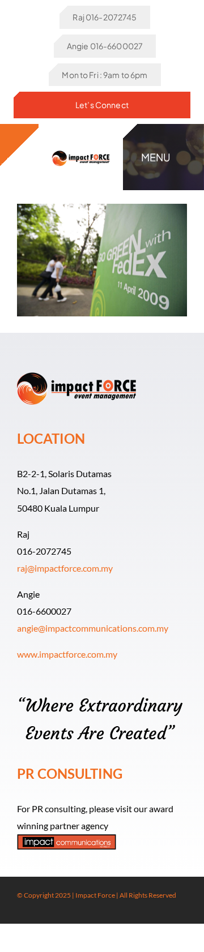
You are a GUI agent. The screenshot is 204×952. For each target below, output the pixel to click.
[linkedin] (56, 913)
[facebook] (20, 913)
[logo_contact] (81, 150)
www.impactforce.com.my (67, 654)
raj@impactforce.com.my (65, 568)
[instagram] (38, 913)
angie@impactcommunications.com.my (92, 628)
